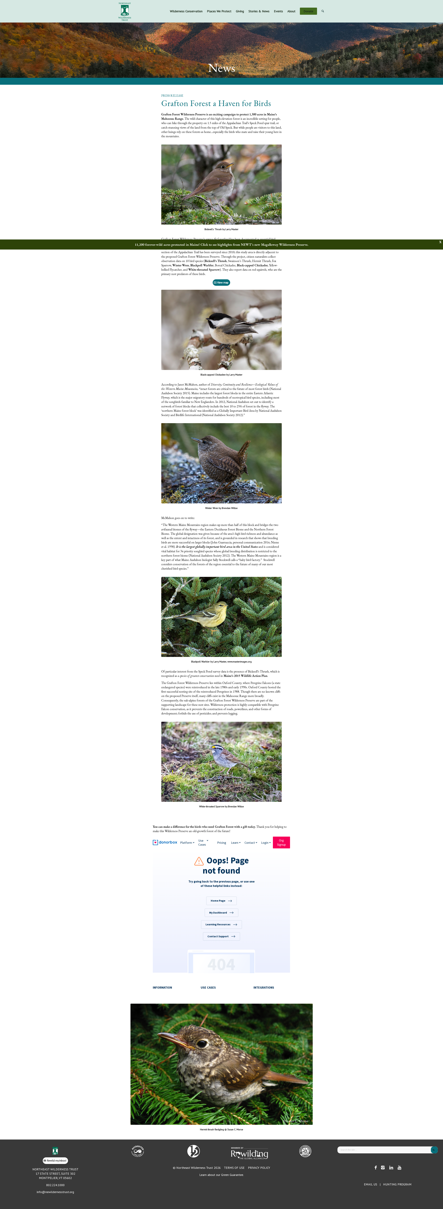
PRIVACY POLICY (259, 1168)
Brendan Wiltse (230, 508)
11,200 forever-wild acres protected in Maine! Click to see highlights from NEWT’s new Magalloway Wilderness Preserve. (221, 244)
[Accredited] (137, 1151)
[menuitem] (186, 11)
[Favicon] (55, 1150)
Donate (327, 2)
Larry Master (231, 229)
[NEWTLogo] (125, 11)
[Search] (322, 11)
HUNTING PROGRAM (397, 1184)
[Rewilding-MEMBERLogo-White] (249, 1153)
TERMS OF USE (234, 1168)
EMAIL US (370, 1184)
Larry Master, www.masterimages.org (233, 661)
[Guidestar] (305, 1151)
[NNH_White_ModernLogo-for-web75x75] (193, 1151)
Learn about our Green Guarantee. (221, 1175)
